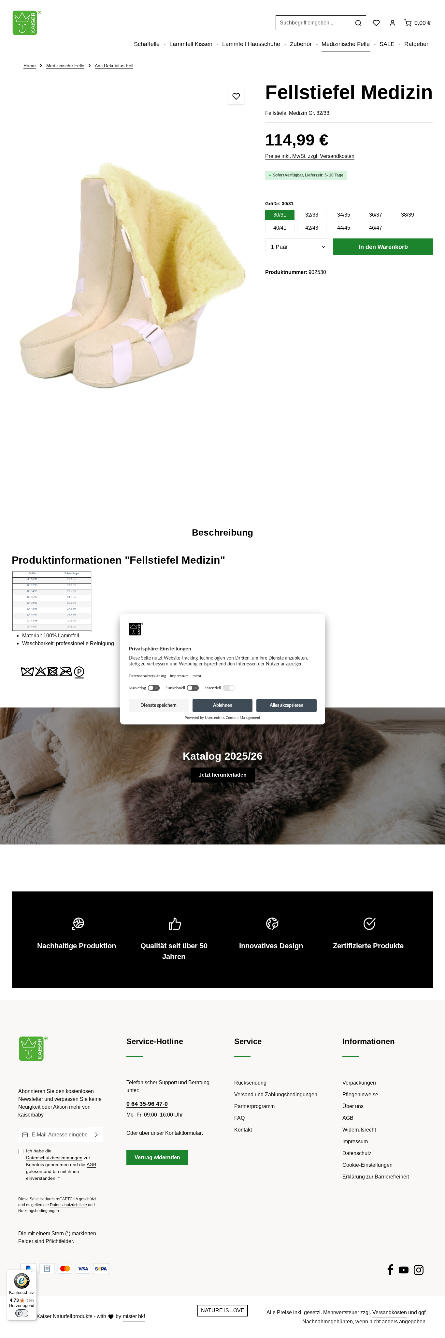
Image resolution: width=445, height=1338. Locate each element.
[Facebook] (390, 1271)
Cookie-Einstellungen (367, 1165)
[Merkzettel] (376, 22)
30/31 (279, 215)
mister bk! (134, 1316)
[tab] (222, 532)
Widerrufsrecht (359, 1130)
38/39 (407, 215)
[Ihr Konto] (392, 22)
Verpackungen (359, 1083)
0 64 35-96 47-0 (147, 1104)
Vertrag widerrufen (157, 1157)
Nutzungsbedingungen (38, 1211)
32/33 (311, 215)
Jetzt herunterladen (223, 775)
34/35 (343, 215)
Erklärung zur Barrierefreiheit (375, 1176)
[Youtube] (404, 1271)
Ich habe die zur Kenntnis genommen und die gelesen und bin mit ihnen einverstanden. (61, 1164)
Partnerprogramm (254, 1106)
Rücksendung (250, 1083)
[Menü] (33, 1273)
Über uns (353, 1106)
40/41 (279, 228)
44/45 (343, 228)
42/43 (311, 228)
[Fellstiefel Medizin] (132, 294)
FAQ (239, 1118)
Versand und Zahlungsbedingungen (275, 1094)
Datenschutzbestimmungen (54, 1157)
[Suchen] (358, 22)
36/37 (375, 215)
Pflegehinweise (360, 1094)
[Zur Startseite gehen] (27, 23)
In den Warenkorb (383, 246)
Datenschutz (356, 1153)
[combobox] (313, 22)
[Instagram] (418, 1271)
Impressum (355, 1141)
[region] (132, 294)
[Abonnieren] (96, 1134)
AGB (91, 1164)
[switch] (21, 1313)
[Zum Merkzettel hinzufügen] (236, 96)
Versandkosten (389, 1312)
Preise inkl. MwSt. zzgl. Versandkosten (309, 156)
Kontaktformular (183, 1133)
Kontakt (243, 1130)
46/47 (375, 228)
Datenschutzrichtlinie (68, 1205)
